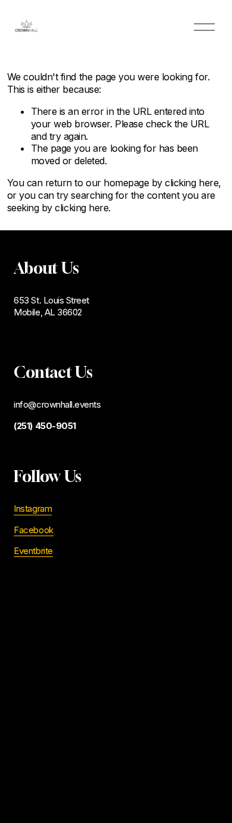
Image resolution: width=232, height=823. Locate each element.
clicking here (191, 183)
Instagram (33, 508)
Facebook (33, 530)
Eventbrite (33, 551)
